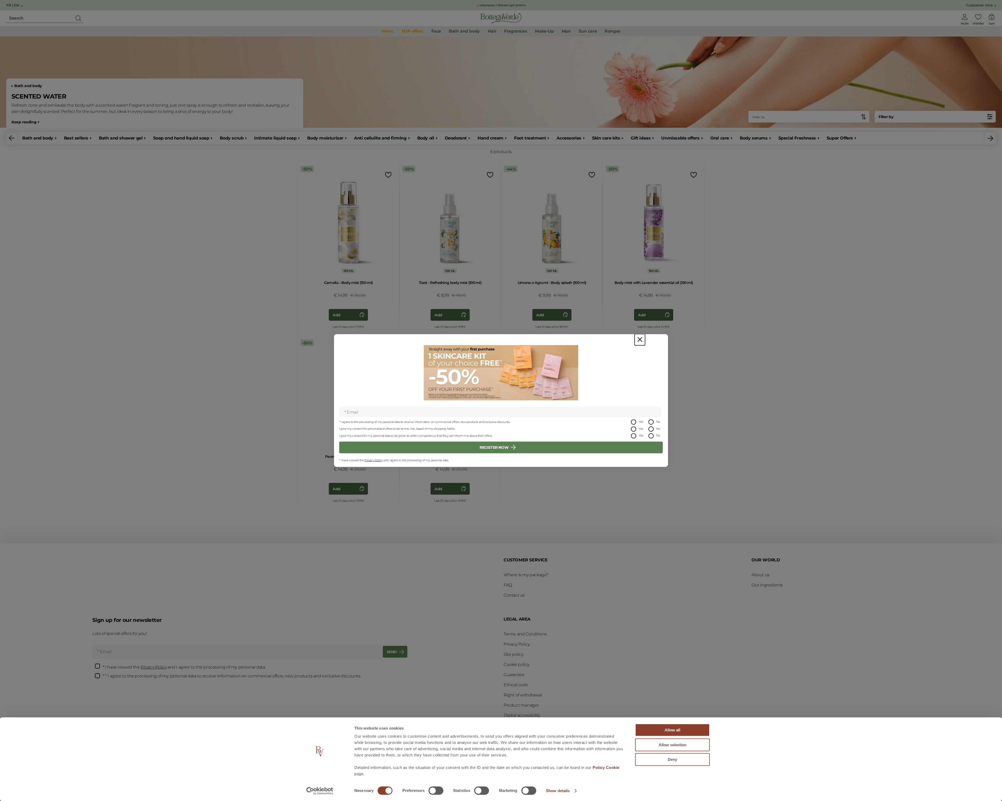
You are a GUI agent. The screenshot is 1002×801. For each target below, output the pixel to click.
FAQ (508, 584)
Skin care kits (606, 138)
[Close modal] (640, 339)
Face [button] (436, 31)
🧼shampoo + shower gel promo (501, 5)
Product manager (521, 705)
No (658, 421)
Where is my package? (526, 574)
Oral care (719, 138)
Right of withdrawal (523, 695)
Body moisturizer (325, 138)
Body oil (425, 138)
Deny (672, 759)
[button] (12, 138)
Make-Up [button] (544, 31)
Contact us (514, 595)
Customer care (979, 5)
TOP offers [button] (412, 31)
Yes (641, 421)
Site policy (513, 654)
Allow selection (673, 745)
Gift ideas (641, 138)
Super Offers (840, 138)
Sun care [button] (587, 31)
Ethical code (516, 684)
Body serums (754, 138)
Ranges (613, 31)
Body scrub (231, 138)
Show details (558, 790)
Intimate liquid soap (275, 138)
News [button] (387, 31)
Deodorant (456, 138)
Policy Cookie (606, 767)
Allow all (672, 730)
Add (337, 315)
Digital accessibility (522, 715)
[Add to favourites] (387, 175)
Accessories (569, 138)
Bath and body (28, 86)
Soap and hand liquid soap (181, 138)
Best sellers (76, 138)
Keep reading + (25, 122)
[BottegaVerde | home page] (501, 18)
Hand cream (490, 138)
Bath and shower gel (120, 138)
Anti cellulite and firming (380, 138)
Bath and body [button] (464, 31)
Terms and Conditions (525, 634)
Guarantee (514, 674)
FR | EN (13, 5)
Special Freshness (797, 138)
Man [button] (566, 31)
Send (392, 652)
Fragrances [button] (515, 31)
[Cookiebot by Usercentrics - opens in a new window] (320, 791)
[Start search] (78, 18)
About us (761, 574)
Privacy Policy (374, 460)
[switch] (435, 790)
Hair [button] (492, 31)
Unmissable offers (680, 138)
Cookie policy (516, 664)
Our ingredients (767, 584)
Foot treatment (530, 138)
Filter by (886, 116)
